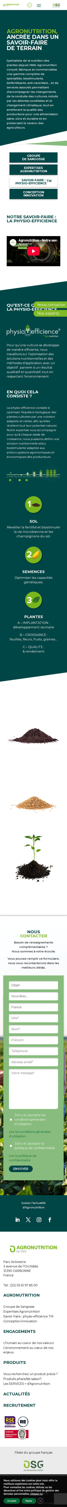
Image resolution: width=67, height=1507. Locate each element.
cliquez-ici (36, 1494)
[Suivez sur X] (28, 1220)
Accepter (11, 1500)
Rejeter (28, 1500)
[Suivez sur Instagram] (39, 1220)
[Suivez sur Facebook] (49, 1220)
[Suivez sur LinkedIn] (17, 1220)
